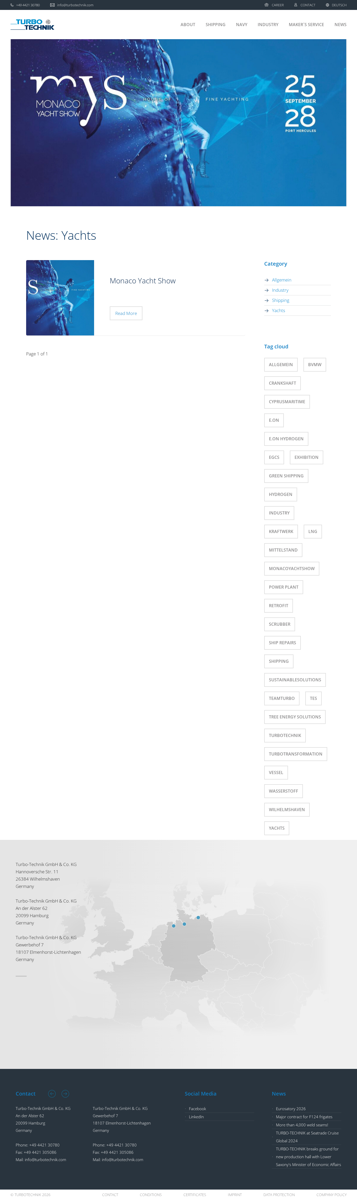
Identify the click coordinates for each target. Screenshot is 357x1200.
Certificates (194, 1194)
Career (278, 5)
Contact (308, 5)
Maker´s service (306, 24)
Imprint (235, 1194)
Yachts (278, 310)
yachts (277, 828)
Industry (268, 24)
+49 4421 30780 (44, 1145)
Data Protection (279, 1194)
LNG (312, 531)
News (341, 24)
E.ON (274, 420)
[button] (52, 1094)
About (188, 24)
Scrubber (279, 624)
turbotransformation (296, 754)
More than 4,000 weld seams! (302, 1124)
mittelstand (283, 550)
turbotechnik (285, 735)
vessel (276, 772)
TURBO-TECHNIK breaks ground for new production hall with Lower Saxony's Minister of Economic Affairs (308, 1156)
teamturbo (282, 698)
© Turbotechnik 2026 (30, 1194)
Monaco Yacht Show (143, 280)
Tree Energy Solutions (295, 717)
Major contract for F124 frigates (304, 1116)
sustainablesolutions (295, 680)
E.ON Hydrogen (286, 439)
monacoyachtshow (292, 568)
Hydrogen (280, 494)
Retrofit (278, 605)
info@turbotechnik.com (45, 1159)
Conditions (151, 1194)
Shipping (216, 24)
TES (313, 698)
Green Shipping (286, 476)
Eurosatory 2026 (291, 1108)
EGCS (274, 457)
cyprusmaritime (287, 402)
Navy (241, 24)
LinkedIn (196, 1116)
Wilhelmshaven (287, 809)
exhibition (307, 457)
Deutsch (339, 5)
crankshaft (282, 383)
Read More (126, 313)
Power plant (283, 587)
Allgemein (281, 280)
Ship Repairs (282, 643)
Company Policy (331, 1194)
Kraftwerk (281, 531)
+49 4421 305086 (40, 1152)
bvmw (314, 364)
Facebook (197, 1108)
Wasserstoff (283, 791)
